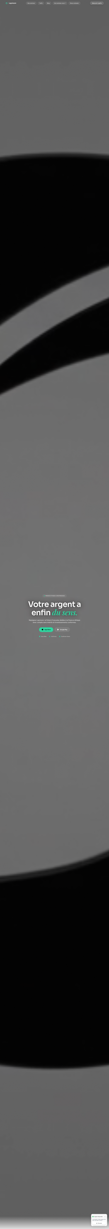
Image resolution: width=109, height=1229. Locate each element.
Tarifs (41, 3)
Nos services (31, 3)
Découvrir (97, 3)
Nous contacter (74, 3)
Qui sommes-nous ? (60, 3)
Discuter (100, 1224)
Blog (48, 3)
